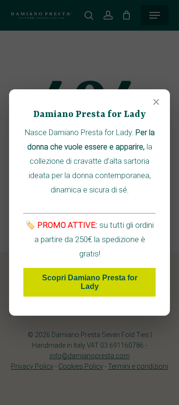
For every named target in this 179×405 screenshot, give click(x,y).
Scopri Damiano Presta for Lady (89, 282)
